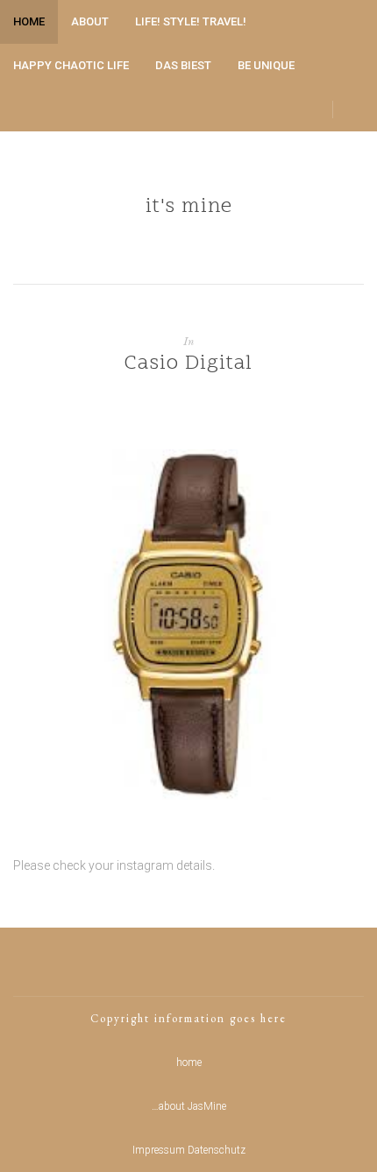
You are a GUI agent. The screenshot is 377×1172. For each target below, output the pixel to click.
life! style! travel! (190, 21)
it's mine (189, 207)
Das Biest (183, 65)
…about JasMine (189, 1106)
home (29, 21)
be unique (266, 65)
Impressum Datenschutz (188, 1150)
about (90, 21)
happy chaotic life (71, 65)
